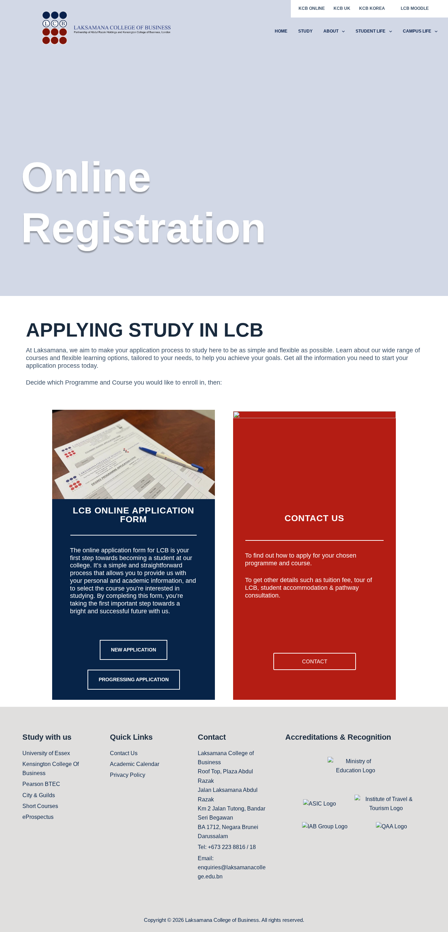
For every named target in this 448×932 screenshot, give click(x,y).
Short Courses (40, 806)
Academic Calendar (134, 764)
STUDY (305, 31)
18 (253, 847)
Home (281, 31)
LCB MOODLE (415, 8)
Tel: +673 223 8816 (221, 847)
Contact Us (124, 753)
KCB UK (342, 8)
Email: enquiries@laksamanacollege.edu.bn (232, 867)
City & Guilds (38, 795)
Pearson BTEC (41, 784)
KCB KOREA (372, 8)
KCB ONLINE (312, 8)
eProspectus (38, 817)
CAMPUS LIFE (417, 31)
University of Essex (46, 753)
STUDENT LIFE (370, 31)
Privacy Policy (127, 775)
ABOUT (330, 31)
